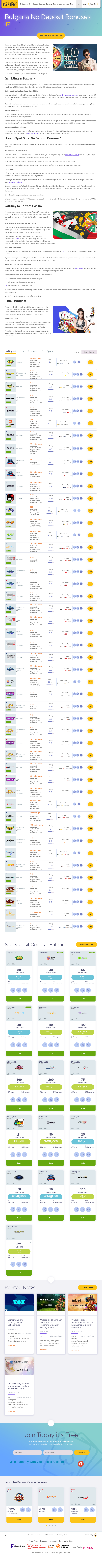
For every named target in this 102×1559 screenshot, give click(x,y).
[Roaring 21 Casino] (10, 877)
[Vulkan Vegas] (10, 522)
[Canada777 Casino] (10, 803)
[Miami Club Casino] (10, 410)
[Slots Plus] (10, 693)
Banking (49, 4)
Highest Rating (88, 352)
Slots (64, 251)
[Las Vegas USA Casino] (10, 559)
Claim (19, 998)
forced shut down (33, 134)
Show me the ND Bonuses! (51, 36)
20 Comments (22, 373)
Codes (35, 4)
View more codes (86, 944)
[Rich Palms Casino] (10, 422)
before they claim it (72, 155)
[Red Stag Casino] (10, 498)
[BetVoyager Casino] (10, 913)
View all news (88, 1287)
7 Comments (21, 397)
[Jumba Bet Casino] (10, 828)
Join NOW (81, 1452)
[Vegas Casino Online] (10, 571)
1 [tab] (47, 1526)
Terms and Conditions (66, 1541)
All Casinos (49, 1535)
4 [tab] (55, 1526)
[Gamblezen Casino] (10, 361)
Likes (20, 362)
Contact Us (53, 1541)
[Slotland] (10, 373)
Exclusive (33, 351)
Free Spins (47, 351)
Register (93, 4)
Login (85, 4)
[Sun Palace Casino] (10, 705)
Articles (66, 4)
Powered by (89, 1535)
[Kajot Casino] (10, 840)
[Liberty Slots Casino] (10, 461)
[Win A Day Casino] (10, 398)
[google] (81, 1464)
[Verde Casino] (10, 534)
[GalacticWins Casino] (10, 852)
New (22, 351)
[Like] (74, 362)
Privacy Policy (33, 1541)
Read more (11, 1345)
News (72, 4)
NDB (17, 239)
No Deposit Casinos (34, 1535)
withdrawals (79, 268)
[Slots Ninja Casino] (10, 816)
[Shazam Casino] (10, 386)
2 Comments (21, 705)
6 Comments (21, 570)
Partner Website (77, 1547)
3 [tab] (52, 1526)
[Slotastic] (10, 864)
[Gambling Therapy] (62, 1546)
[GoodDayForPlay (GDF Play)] (10, 926)
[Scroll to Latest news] (51, 1280)
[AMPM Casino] (10, 546)
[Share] (12, 990)
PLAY (90, 362)
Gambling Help (62, 1535)
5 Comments (21, 460)
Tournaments (57, 4)
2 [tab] (50, 1526)
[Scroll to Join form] (51, 1423)
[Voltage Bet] (10, 510)
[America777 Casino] (10, 767)
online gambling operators (69, 95)
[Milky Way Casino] (10, 681)
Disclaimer (43, 1541)
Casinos (42, 4)
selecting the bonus (16, 182)
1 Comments (21, 839)
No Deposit (10, 351)
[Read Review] (78, 362)
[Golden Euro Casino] (10, 889)
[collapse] (79, 4)
